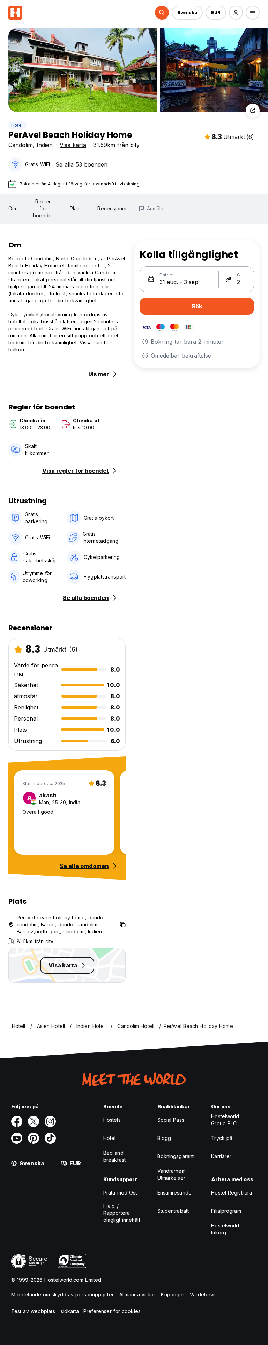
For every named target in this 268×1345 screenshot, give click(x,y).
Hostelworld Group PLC (225, 1119)
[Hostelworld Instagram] (50, 1121)
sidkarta (70, 1311)
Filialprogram (226, 1211)
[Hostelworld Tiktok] (50, 1138)
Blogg (164, 1138)
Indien (45, 144)
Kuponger (172, 1294)
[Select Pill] (162, 13)
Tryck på (221, 1138)
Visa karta (73, 144)
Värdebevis (203, 1294)
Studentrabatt (173, 1211)
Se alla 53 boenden (81, 164)
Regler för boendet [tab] (43, 208)
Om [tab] (12, 208)
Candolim (20, 144)
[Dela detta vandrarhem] (253, 111)
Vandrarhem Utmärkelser (171, 1174)
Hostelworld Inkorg (225, 1229)
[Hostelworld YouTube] (16, 1138)
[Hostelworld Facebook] (16, 1121)
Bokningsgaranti (176, 1156)
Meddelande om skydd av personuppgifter (62, 1294)
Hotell (17, 125)
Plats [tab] (75, 208)
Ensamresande (174, 1193)
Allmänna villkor (137, 1294)
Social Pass (170, 1120)
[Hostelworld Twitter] (33, 1121)
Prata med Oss (120, 1193)
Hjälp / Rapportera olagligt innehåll (121, 1213)
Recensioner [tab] (112, 208)
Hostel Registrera (231, 1193)
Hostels (112, 1120)
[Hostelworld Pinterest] (33, 1138)
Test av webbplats (33, 1311)
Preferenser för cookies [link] (112, 1311)
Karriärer (221, 1156)
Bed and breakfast (114, 1156)
